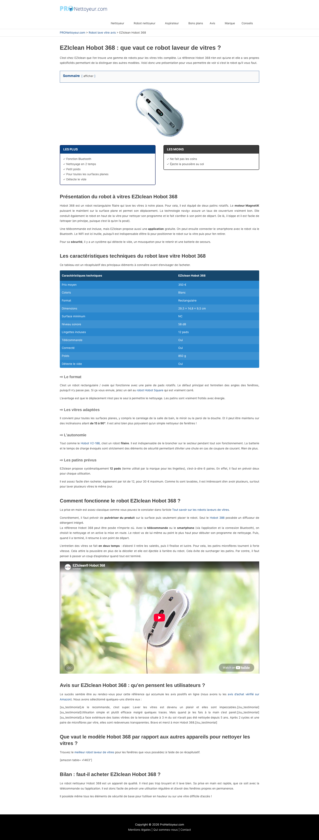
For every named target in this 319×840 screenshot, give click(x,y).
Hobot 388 (217, 517)
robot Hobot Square (150, 390)
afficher (88, 76)
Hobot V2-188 (90, 443)
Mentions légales (139, 829)
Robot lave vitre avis (102, 32)
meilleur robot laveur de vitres (94, 752)
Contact (185, 829)
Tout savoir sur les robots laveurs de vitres (200, 509)
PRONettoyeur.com (72, 32)
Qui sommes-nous (165, 829)
